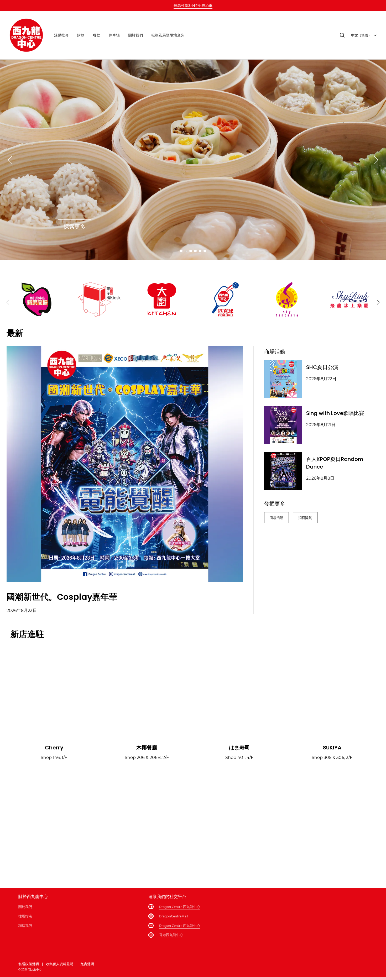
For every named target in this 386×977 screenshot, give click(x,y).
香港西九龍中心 (171, 934)
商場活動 (276, 518)
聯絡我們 (25, 925)
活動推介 (61, 35)
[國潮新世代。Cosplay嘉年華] (125, 464)
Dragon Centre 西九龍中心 (179, 906)
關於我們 (135, 35)
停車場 (114, 35)
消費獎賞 (305, 518)
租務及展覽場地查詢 (167, 35)
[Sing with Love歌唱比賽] (283, 425)
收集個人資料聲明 (59, 964)
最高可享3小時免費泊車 (193, 5)
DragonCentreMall (173, 916)
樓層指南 (25, 916)
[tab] (181, 251)
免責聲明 (87, 964)
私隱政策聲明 (28, 964)
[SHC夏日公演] (283, 379)
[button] (342, 35)
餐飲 (96, 35)
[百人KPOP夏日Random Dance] (283, 471)
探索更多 (75, 226)
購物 (81, 35)
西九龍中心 (34, 969)
